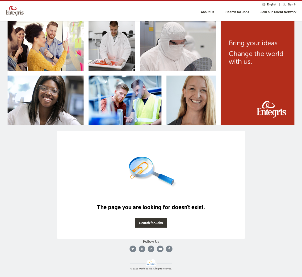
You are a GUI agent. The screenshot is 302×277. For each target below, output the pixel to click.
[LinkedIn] (151, 249)
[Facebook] (169, 249)
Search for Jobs (237, 12)
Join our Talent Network (278, 12)
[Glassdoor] (133, 249)
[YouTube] (160, 249)
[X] (142, 249)
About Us (207, 12)
